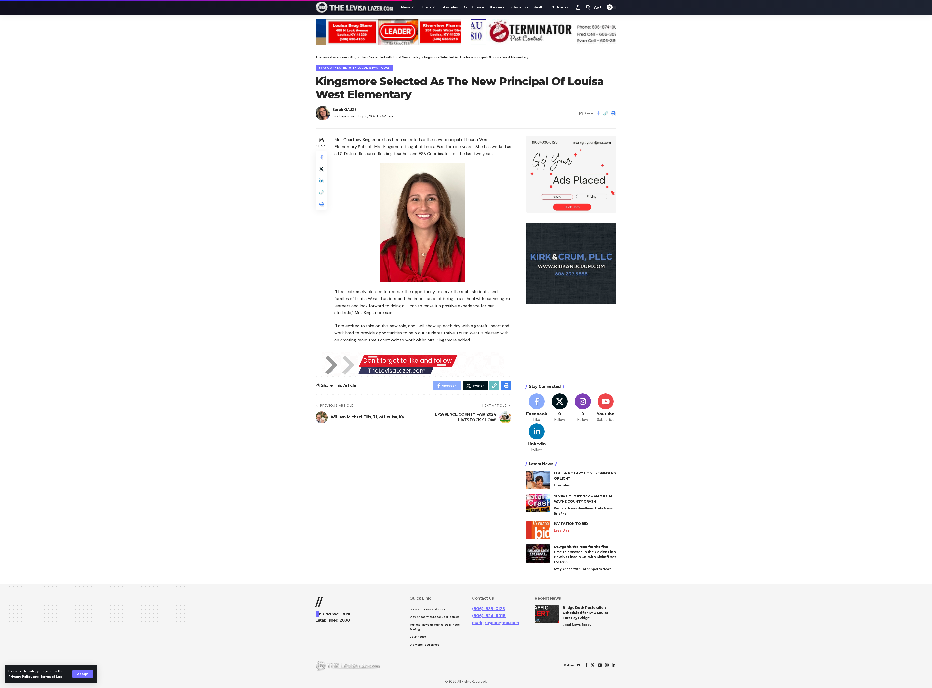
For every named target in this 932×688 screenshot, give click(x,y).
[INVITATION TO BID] (538, 530)
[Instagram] (583, 407)
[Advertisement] (571, 344)
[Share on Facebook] (598, 113)
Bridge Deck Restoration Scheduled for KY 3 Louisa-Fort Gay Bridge (586, 612)
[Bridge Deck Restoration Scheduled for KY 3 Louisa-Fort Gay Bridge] (547, 614)
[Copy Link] (605, 113)
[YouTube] (599, 665)
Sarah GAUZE (345, 109)
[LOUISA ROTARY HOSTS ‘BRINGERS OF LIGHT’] (538, 480)
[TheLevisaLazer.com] (354, 7)
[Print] (613, 113)
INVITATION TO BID (571, 524)
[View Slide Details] (388, 32)
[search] (587, 7)
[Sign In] (578, 7)
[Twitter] (560, 407)
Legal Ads (561, 531)
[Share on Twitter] (321, 169)
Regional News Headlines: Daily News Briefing (583, 511)
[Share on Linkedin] (321, 180)
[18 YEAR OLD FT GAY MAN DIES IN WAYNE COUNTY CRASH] (538, 503)
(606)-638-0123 (488, 608)
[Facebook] (537, 407)
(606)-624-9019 (489, 615)
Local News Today (577, 625)
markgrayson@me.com (495, 622)
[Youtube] (605, 407)
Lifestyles (562, 485)
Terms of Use (51, 677)
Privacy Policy (20, 677)
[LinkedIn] (537, 437)
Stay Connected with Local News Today (354, 68)
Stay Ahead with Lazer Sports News (582, 569)
